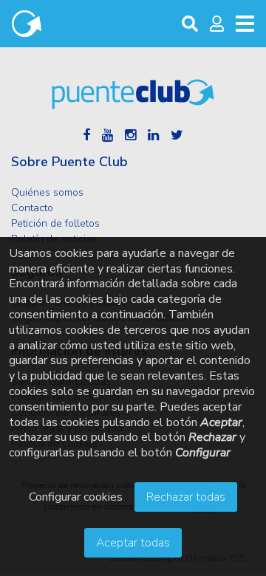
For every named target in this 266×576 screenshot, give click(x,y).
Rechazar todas (185, 497)
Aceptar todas (133, 543)
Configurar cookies (76, 497)
